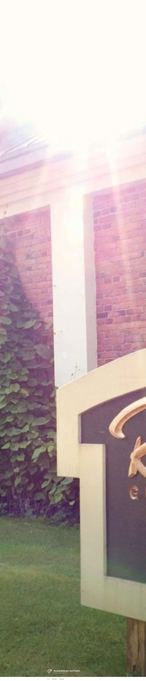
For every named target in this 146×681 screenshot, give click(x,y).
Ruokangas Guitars (67, 671)
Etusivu (48, 678)
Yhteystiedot (61, 678)
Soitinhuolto (54, 678)
